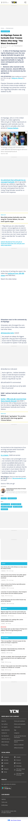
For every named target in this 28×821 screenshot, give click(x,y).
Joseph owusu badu (6, 506)
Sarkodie (11, 182)
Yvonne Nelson (12, 128)
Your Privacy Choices (16, 820)
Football (3, 623)
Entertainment (9, 28)
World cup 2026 (5, 504)
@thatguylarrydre (7, 333)
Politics (2, 644)
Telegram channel (17, 78)
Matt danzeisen (18, 506)
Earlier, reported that (13, 399)
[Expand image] (26, 132)
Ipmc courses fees (16, 504)
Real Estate (3, 603)
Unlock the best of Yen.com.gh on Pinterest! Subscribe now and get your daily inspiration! (13, 243)
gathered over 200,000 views (12, 274)
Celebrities (3, 570)
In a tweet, (5, 455)
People (2, 595)
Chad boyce (4, 509)
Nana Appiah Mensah (9, 401)
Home (2, 28)
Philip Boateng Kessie (18, 45)
